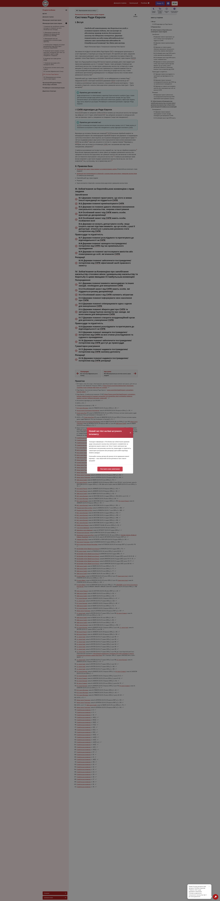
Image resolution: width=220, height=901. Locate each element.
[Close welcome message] (209, 886)
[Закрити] (130, 432)
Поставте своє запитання (110, 469)
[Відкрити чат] (215, 897)
